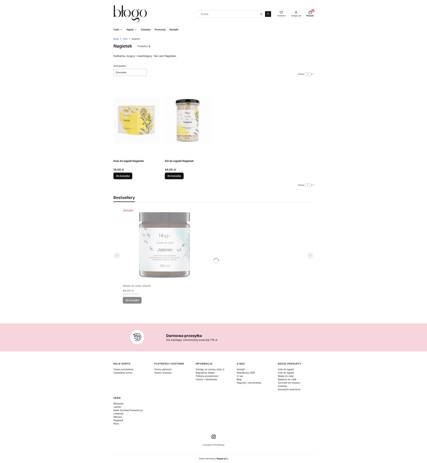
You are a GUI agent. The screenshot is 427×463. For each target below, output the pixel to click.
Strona (301, 74)
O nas (240, 376)
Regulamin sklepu (205, 372)
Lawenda (118, 413)
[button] (268, 14)
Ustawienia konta (122, 372)
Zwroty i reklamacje (206, 379)
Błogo (116, 39)
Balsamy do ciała (287, 379)
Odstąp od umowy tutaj (209, 369)
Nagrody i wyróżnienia (249, 382)
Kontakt (241, 369)
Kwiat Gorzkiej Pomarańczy (128, 410)
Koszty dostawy (163, 372)
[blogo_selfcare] (213, 437)
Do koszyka (122, 175)
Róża (116, 423)
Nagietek (118, 420)
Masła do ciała (285, 376)
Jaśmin (117, 406)
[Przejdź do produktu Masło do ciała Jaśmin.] (164, 245)
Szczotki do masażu (289, 382)
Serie (125, 39)
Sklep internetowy (212, 458)
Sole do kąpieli (286, 369)
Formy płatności (163, 369)
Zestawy (282, 386)
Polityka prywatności (207, 376)
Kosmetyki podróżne (289, 389)
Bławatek (118, 403)
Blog (239, 379)
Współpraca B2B (246, 372)
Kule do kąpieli (286, 372)
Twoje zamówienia (123, 369)
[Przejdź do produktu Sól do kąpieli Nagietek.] (188, 120)
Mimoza (117, 416)
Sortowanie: (119, 65)
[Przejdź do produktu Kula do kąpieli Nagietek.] (136, 120)
